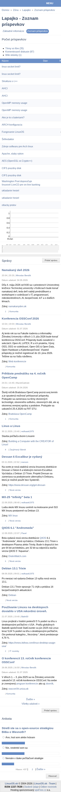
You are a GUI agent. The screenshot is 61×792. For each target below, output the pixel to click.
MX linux (13, 515)
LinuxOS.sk (12, 3)
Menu (49, 3)
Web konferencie (17, 361)
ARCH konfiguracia (12, 124)
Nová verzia (15, 490)
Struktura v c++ (9, 81)
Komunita (13, 311)
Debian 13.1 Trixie (14, 568)
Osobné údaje (31, 787)
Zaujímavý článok (17, 449)
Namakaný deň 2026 (15, 270)
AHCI (5, 88)
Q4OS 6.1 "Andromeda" (18, 527)
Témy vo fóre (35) (14, 48)
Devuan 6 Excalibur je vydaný (22, 456)
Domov (5, 10)
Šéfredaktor (8, 139)
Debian (12, 595)
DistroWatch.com (17, 556)
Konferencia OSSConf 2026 (20, 318)
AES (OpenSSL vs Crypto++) (17, 161)
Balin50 (24, 616)
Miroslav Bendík (23, 275)
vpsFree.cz (40, 790)
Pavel (24, 533)
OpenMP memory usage (14, 103)
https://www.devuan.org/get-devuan (26, 485)
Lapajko (26, 10)
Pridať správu (51, 260)
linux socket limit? (11, 66)
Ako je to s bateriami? (13, 117)
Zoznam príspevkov (44, 10)
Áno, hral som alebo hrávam (20, 737)
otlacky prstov (9, 205)
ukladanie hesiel (10, 190)
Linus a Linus (11, 426)
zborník (49, 683)
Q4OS (43, 538)
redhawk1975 (27, 431)
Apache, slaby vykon (13, 153)
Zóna (16, 10)
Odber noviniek (49, 787)
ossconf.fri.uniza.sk (18, 689)
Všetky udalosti (30, 703)
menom (24, 462)
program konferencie (27, 683)
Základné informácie (13, 31)
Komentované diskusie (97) (19, 51)
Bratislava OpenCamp (20, 414)
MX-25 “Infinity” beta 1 (17, 497)
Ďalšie (29, 699)
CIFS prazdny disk (11, 168)
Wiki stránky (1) (13, 55)
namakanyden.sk (17, 306)
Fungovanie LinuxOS (13, 132)
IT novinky (14, 651)
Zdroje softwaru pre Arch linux (17, 146)
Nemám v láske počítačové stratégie (24, 758)
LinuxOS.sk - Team (44, 783)
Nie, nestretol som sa (16, 748)
